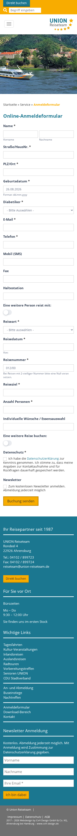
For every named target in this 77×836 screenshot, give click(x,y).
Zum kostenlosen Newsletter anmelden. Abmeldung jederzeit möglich (34, 488)
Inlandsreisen (13, 654)
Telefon (10, 236)
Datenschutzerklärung (43, 458)
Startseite (10, 105)
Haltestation (13, 288)
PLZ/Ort (10, 164)
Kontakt (9, 716)
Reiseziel (11, 384)
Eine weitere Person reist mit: (27, 305)
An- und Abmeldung (18, 688)
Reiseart (11, 321)
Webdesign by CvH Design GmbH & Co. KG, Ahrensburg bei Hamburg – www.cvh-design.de (37, 822)
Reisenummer (15, 360)
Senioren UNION (15, 673)
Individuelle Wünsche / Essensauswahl (34, 419)
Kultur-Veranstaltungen (20, 649)
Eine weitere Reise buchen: (25, 436)
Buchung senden (20, 501)
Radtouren (11, 664)
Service (25, 105)
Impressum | (15, 817)
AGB (47, 817)
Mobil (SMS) (12, 254)
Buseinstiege (12, 693)
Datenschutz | (34, 817)
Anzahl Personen (18, 401)
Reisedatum (14, 339)
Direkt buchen (16, 3)
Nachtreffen (12, 697)
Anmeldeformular (16, 707)
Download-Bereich (17, 712)
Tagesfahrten (12, 644)
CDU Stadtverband (17, 678)
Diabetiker (13, 202)
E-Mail (9, 219)
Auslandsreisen (14, 659)
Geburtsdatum (16, 181)
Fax (6, 271)
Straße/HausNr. (17, 147)
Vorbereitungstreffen (18, 668)
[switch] (7, 312)
